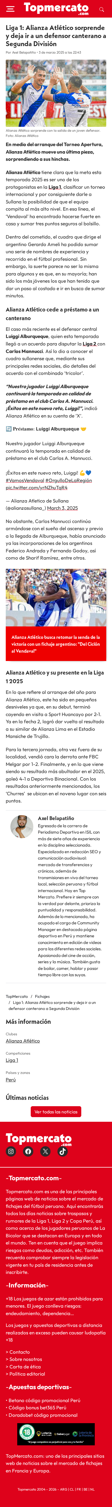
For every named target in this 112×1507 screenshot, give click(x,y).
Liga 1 (55, 187)
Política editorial (27, 1374)
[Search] (101, 9)
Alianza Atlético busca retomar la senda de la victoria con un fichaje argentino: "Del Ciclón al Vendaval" (55, 644)
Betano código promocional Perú (44, 1400)
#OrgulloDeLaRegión (68, 480)
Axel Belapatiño (56, 818)
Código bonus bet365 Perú (37, 1407)
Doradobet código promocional (43, 1415)
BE (86, 1489)
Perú (11, 1080)
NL (92, 1489)
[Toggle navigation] (10, 9)
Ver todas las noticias (56, 1112)
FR (79, 1489)
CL (72, 1489)
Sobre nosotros (25, 1359)
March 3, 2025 (62, 508)
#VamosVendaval (25, 480)
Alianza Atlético (23, 1041)
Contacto (19, 1352)
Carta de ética (25, 1367)
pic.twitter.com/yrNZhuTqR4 (36, 487)
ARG (63, 1489)
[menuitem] (101, 9)
